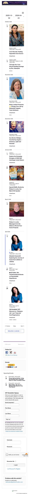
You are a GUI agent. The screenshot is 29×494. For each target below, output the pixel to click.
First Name (8, 408)
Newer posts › (21, 344)
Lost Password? (11, 468)
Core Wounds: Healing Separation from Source (16, 52)
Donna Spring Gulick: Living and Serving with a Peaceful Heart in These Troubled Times (17, 379)
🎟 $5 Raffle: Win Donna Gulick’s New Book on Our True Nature (16, 386)
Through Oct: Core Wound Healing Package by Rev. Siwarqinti (16, 66)
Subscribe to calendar (13, 331)
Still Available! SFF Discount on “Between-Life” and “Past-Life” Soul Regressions (16, 312)
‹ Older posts (8, 344)
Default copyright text (23, 493)
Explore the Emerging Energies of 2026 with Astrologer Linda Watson (16, 158)
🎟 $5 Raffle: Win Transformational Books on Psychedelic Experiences (16, 275)
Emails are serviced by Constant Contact (14, 431)
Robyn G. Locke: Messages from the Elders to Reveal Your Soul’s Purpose (15, 224)
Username (9, 440)
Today (14, 326)
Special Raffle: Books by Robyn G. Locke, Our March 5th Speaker (16, 189)
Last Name (8, 413)
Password (9, 446)
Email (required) (9, 402)
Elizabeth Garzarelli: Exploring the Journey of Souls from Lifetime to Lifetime (16, 258)
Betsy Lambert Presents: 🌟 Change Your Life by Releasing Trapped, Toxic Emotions (16, 107)
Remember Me (10, 461)
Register (18, 468)
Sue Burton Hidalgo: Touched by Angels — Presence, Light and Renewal (15, 140)
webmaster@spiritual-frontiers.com (14, 482)
